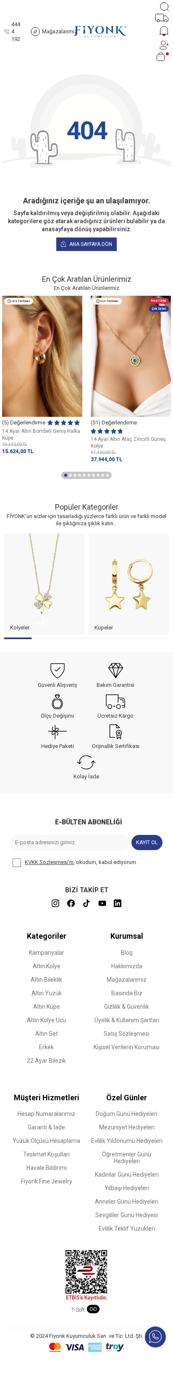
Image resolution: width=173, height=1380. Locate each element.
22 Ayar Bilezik (46, 1060)
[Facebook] (71, 903)
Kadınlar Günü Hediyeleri (127, 1174)
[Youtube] (102, 903)
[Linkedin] (117, 903)
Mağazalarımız (127, 979)
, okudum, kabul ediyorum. (81, 862)
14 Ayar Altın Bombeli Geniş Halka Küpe (41, 434)
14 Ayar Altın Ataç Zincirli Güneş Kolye (128, 442)
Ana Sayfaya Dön (90, 244)
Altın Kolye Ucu (46, 1020)
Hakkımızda (126, 966)
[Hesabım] (164, 45)
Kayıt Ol (147, 842)
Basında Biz (126, 993)
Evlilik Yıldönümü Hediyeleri (127, 1140)
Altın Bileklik (46, 979)
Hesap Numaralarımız (46, 1113)
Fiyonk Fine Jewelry (46, 1181)
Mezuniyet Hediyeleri (127, 1127)
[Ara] (164, 6)
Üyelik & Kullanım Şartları (126, 1020)
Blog (127, 952)
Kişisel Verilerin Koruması (127, 1047)
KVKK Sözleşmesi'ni (49, 862)
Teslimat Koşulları (46, 1154)
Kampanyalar (46, 952)
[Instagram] (55, 903)
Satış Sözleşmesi (126, 1033)
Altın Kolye (46, 966)
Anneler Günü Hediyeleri (126, 1201)
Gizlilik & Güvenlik (126, 1006)
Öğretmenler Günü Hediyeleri (126, 1157)
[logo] (99, 31)
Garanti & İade (46, 1127)
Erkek (46, 1047)
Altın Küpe (46, 1006)
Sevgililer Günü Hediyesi (126, 1215)
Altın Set (46, 1033)
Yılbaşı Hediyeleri (127, 1188)
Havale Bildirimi (46, 1167)
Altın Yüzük (46, 993)
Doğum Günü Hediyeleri (126, 1113)
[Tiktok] (86, 903)
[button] (65, 475)
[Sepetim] (162, 56)
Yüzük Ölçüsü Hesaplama (46, 1140)
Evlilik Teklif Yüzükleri (127, 1228)
